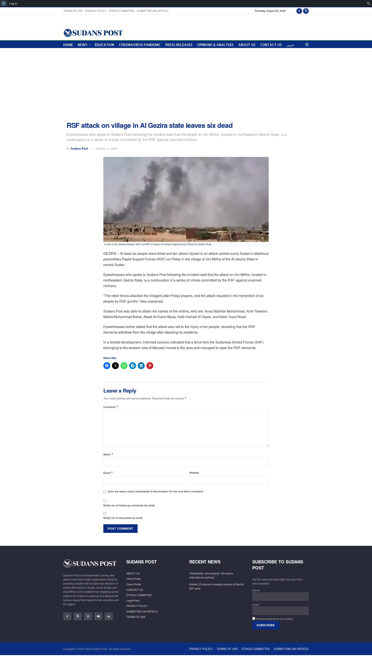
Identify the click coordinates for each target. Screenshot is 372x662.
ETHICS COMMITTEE (121, 10)
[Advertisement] (186, 85)
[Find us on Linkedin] (109, 616)
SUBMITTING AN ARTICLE (153, 10)
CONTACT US (271, 44)
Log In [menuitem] (13, 3)
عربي (290, 44)
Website (194, 473)
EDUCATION (104, 44)
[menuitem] (4, 3)
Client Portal (133, 578)
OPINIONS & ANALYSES (215, 44)
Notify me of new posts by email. (123, 518)
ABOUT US (247, 44)
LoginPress (133, 600)
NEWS (82, 44)
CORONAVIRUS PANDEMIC (140, 44)
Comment (110, 407)
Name (108, 454)
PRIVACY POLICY (95, 10)
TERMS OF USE (72, 10)
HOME (68, 44)
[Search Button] (307, 44)
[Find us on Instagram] (88, 616)
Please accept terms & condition (274, 618)
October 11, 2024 (106, 148)
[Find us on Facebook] (299, 10)
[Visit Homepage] (93, 32)
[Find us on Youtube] (98, 616)
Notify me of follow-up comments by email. (129, 505)
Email (108, 473)
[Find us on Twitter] (306, 10)
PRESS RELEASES (178, 44)
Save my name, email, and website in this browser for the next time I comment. (155, 491)
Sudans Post (79, 148)
